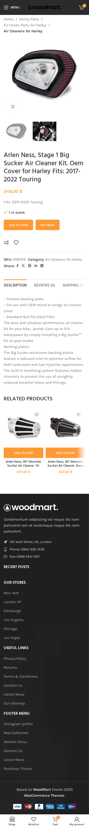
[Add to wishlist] (16, 242)
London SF (12, 602)
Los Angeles (14, 620)
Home (9, 19)
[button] (23, 453)
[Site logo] (44, 7)
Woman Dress (15, 742)
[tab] (15, 285)
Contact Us (13, 685)
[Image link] (31, 507)
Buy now (48, 225)
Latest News (14, 694)
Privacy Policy (15, 658)
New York (11, 593)
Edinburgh (12, 611)
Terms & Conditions (21, 676)
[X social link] (23, 265)
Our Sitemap (14, 703)
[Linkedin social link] (36, 265)
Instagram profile (18, 724)
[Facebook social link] (17, 265)
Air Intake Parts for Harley (25, 25)
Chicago (10, 628)
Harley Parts (29, 19)
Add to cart (18, 225)
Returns (10, 667)
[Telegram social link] (42, 265)
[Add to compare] (6, 242)
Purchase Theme (18, 768)
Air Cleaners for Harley (23, 31)
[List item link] (44, 549)
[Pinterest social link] (29, 265)
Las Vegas (12, 637)
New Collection (16, 733)
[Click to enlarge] (13, 106)
